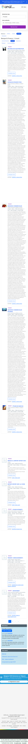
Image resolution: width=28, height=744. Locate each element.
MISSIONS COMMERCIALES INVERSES (15, 310)
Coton (20, 721)
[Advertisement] (14, 189)
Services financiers (5, 40)
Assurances (18, 40)
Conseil (12, 40)
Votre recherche (5, 20)
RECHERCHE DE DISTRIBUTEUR (16, 48)
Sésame (23, 721)
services (20, 207)
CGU (21, 725)
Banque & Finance (7, 38)
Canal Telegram (14, 727)
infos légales (9, 725)
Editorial (4, 654)
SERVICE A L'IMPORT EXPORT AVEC (17, 460)
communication (20, 511)
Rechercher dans (6, 14)
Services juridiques (11, 43)
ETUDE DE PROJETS (17, 509)
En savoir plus (17, 743)
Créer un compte (7, 630)
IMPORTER (10, 640)
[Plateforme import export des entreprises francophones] (8, 7)
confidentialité (16, 725)
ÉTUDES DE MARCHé (18, 406)
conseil (9, 50)
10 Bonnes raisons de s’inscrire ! (10, 656)
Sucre (15, 722)
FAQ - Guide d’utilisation (8, 659)
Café (10, 722)
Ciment (18, 722)
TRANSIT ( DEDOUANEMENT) (15, 558)
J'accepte (24, 743)
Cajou (8, 721)
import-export (22, 50)
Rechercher (14, 27)
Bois (22, 722)
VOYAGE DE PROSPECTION (15, 82)
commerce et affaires (15, 50)
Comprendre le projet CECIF (9, 662)
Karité (16, 721)
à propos (4, 725)
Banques (3, 43)
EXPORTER (10, 633)
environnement (14, 511)
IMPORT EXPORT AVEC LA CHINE (16, 484)
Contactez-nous (11, 73)
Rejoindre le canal (14, 681)
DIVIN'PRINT (16, 591)
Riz (12, 722)
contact (24, 725)
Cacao (11, 721)
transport (12, 559)
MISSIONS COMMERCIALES (15, 206)
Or (13, 721)
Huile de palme (4, 722)
